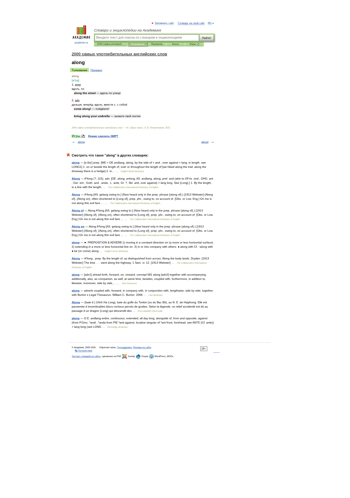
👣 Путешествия (83, 350)
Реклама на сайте (142, 347)
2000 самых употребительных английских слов (110, 44)
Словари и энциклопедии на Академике (127, 30)
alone (81, 142)
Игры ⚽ (195, 44)
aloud (204, 142)
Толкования (137, 44)
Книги (175, 44)
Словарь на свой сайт (191, 23)
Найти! (206, 37)
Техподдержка (124, 347)
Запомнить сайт (164, 23)
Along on (78, 226)
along (76, 162)
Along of (78, 210)
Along (76, 178)
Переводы (157, 44)
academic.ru (81, 42)
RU (209, 23)
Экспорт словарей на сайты (86, 356)
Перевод (96, 70)
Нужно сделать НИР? (103, 136)
